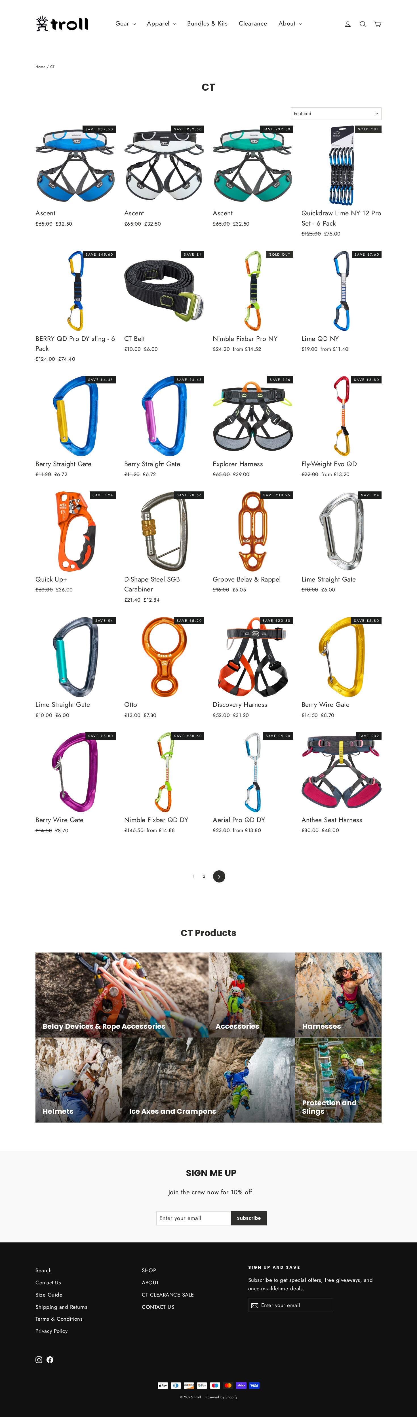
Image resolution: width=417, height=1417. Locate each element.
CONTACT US (158, 1307)
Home (40, 66)
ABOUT (150, 1282)
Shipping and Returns (61, 1307)
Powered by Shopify (221, 1397)
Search (43, 1270)
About (288, 23)
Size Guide (48, 1295)
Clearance (253, 23)
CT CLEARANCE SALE (168, 1295)
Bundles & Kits (207, 23)
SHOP (149, 1270)
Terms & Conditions (59, 1319)
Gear (123, 23)
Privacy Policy (51, 1331)
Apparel (159, 23)
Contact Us (48, 1282)
